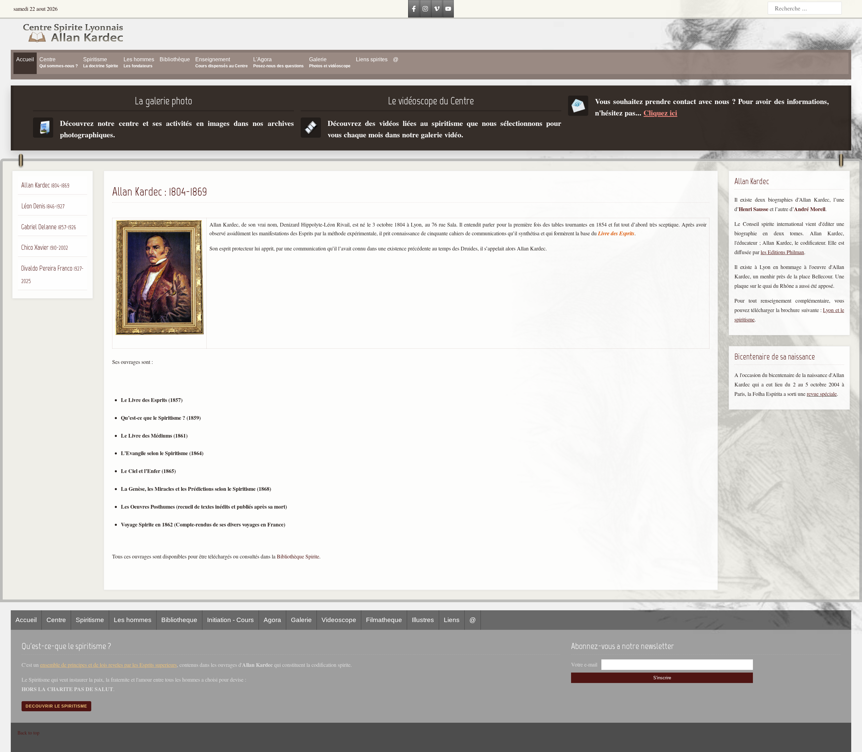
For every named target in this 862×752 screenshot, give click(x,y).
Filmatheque (384, 619)
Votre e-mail (584, 664)
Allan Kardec (45, 185)
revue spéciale (822, 393)
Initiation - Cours (230, 619)
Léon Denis (42, 206)
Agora (272, 619)
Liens (452, 619)
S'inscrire (662, 677)
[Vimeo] (436, 9)
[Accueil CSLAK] (67, 34)
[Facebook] (414, 9)
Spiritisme (90, 619)
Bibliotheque (179, 619)
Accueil (26, 619)
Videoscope (339, 619)
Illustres (423, 619)
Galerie (301, 619)
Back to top (28, 732)
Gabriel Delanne (48, 227)
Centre (56, 619)
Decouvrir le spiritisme (56, 706)
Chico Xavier (44, 247)
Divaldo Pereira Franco (52, 274)
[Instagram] (425, 9)
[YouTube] (448, 9)
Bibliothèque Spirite (298, 556)
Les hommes (133, 619)
